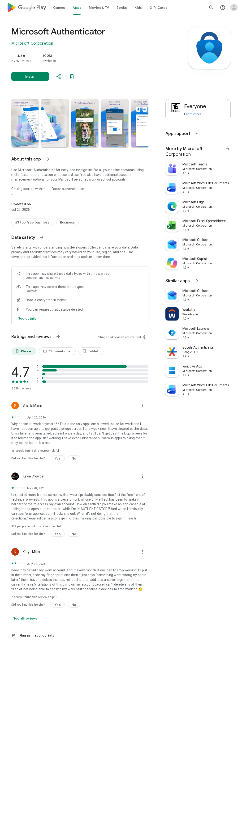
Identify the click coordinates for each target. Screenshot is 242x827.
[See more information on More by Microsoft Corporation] (227, 148)
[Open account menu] (234, 7)
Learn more (192, 114)
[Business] (67, 222)
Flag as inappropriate (33, 635)
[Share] (58, 76)
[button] (25, 123)
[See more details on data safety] (27, 318)
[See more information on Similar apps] (196, 281)
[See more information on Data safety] (42, 237)
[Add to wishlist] (72, 76)
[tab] (59, 7)
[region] (86, 58)
